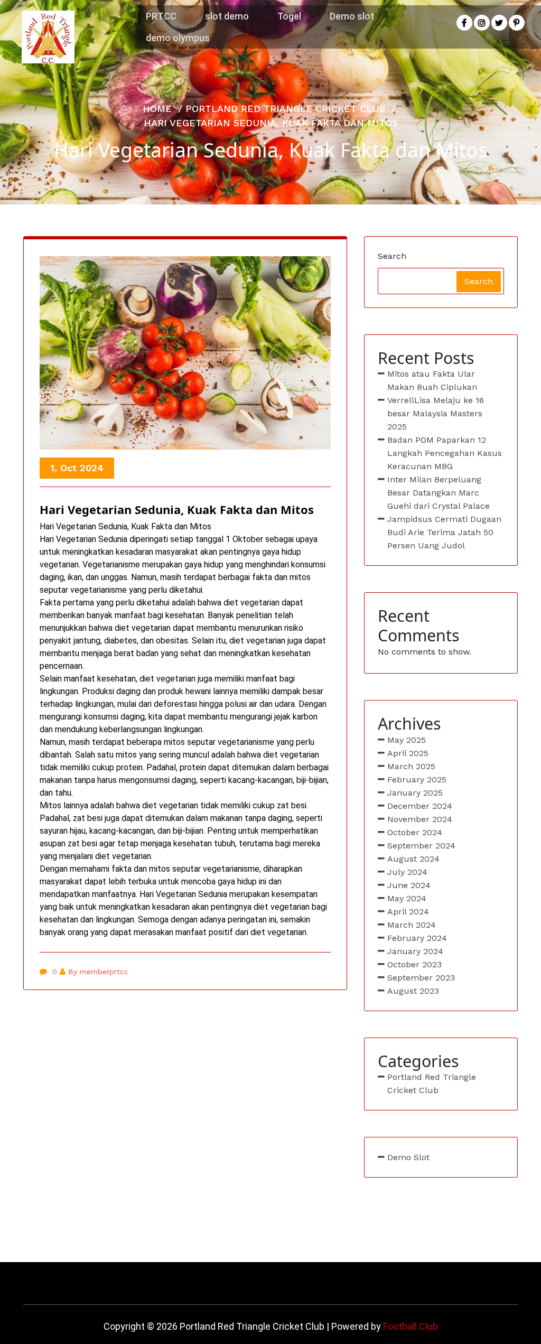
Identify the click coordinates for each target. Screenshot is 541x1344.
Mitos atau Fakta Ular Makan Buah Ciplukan (432, 380)
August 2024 (413, 859)
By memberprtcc (98, 971)
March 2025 (411, 766)
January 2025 (415, 793)
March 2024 (411, 925)
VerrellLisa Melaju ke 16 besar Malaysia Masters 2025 (435, 413)
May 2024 (406, 898)
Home (157, 108)
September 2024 (421, 846)
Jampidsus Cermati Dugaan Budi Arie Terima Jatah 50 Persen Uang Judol (444, 532)
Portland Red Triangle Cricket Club (285, 108)
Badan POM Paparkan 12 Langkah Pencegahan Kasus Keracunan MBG (444, 453)
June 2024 (409, 885)
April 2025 (407, 753)
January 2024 (415, 951)
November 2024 (419, 819)
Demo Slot (408, 1157)
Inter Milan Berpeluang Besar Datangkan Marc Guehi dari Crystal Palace (438, 492)
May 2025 (406, 740)
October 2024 (414, 832)
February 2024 (417, 938)
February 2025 (416, 779)
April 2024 (408, 912)
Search (392, 256)
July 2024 (407, 872)
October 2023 (414, 964)
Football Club (410, 1326)
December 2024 (419, 806)
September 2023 (421, 978)
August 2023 (413, 991)
